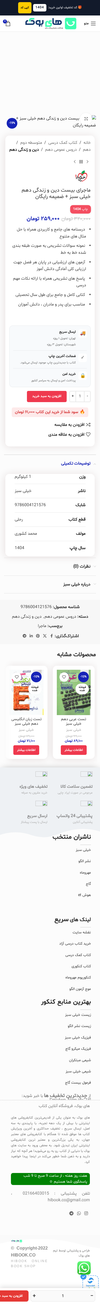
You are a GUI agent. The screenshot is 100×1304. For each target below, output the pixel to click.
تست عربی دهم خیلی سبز (73, 721)
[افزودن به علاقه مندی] (64, 677)
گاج (88, 883)
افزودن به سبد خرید (46, 396)
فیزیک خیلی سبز (78, 1037)
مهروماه (85, 872)
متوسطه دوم (31, 143)
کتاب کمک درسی (62, 143)
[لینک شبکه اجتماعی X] (44, 636)
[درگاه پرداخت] (89, 1282)
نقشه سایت (82, 932)
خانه (87, 143)
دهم (87, 150)
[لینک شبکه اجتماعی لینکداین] (31, 636)
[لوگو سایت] (50, 23)
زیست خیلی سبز (78, 1014)
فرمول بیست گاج (78, 1082)
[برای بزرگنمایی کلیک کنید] (86, 119)
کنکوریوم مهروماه (78, 977)
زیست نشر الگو (79, 1026)
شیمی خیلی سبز (78, 1071)
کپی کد (25, 8)
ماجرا (42, 626)
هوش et (84, 895)
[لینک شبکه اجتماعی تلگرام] (24, 636)
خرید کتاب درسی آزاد (75, 943)
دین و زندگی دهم (24, 150)
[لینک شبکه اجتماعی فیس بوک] (51, 636)
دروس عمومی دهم (61, 150)
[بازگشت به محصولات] (81, 161)
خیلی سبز (73, 729)
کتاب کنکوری (81, 966)
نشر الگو (84, 861)
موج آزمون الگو (80, 989)
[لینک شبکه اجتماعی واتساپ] (78, 1213)
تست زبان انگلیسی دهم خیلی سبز (26, 721)
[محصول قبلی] (87, 161)
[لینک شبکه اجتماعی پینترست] (37, 636)
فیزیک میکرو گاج (78, 1048)
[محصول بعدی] (74, 161)
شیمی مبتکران (80, 1060)
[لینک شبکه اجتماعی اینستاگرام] (86, 1213)
